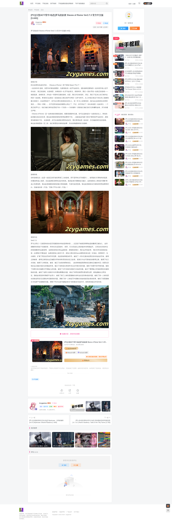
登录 (130, 4)
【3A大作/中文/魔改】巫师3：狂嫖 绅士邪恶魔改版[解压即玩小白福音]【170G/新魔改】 (133, 58)
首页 (31, 10)
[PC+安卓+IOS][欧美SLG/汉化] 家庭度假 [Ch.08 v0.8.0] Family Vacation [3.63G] (133, 164)
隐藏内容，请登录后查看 (70, 334)
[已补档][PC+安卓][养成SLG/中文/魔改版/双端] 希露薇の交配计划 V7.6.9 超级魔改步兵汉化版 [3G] (134, 74)
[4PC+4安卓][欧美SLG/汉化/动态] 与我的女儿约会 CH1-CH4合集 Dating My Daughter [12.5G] (134, 183)
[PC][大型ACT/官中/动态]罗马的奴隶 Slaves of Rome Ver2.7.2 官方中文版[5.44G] (67, 16)
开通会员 (148, 3)
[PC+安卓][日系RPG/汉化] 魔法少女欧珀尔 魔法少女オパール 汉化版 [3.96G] (133, 105)
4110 (46, 406)
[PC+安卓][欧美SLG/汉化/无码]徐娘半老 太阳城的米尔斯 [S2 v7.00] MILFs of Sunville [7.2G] (133, 174)
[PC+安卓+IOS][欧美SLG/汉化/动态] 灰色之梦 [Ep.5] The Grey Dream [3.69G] (133, 156)
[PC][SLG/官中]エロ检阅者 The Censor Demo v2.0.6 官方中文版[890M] (134, 89)
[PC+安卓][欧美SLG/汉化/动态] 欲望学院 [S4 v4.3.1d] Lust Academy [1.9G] (133, 138)
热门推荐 (117, 114)
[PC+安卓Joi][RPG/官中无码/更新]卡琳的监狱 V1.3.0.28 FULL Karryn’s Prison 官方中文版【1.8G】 (134, 148)
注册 (133, 4)
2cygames (39, 22)
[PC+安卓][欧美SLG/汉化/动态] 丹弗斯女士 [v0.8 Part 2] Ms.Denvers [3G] (133, 65)
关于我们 (76, 512)
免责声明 (62, 512)
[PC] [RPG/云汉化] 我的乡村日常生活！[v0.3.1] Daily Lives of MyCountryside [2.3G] (133, 82)
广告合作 (69, 512)
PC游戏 (36, 10)
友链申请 (54, 512)
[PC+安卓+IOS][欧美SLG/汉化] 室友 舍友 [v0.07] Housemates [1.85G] (133, 130)
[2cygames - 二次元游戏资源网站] (21, 510)
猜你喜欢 (130, 114)
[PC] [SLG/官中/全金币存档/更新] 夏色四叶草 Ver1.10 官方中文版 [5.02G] (134, 97)
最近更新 (124, 114)
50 (51, 406)
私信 (106, 23)
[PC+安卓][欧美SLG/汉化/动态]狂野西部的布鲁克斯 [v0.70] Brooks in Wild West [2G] (134, 122)
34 (55, 406)
